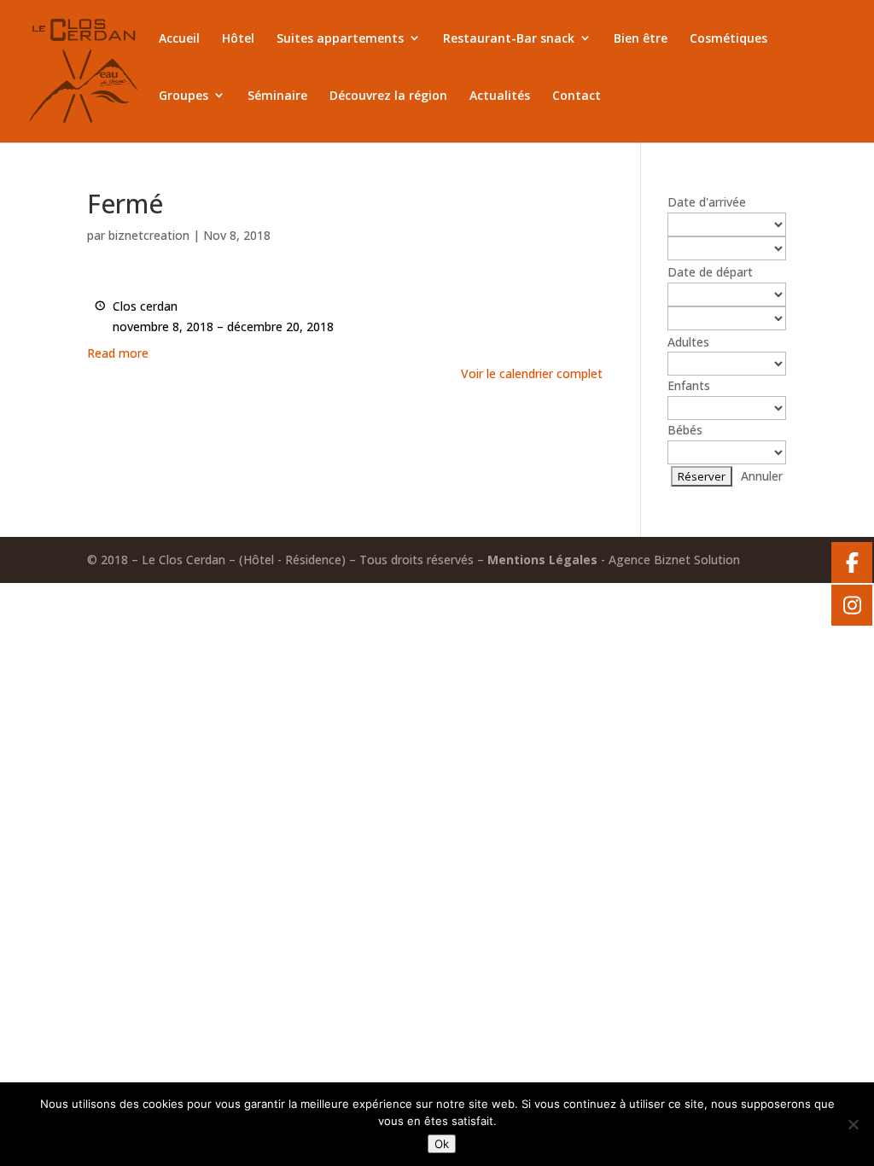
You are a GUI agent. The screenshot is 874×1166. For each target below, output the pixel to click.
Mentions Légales (542, 559)
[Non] (852, 1124)
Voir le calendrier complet (532, 373)
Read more (118, 353)
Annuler (762, 476)
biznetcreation (148, 235)
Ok (441, 1144)
